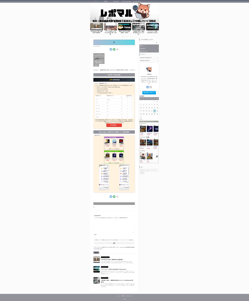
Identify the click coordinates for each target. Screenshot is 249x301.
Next (157, 28)
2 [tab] (123, 36)
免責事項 (105, 1)
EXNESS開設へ (113, 125)
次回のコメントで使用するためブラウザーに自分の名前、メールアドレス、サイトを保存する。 (114, 239)
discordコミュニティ (148, 92)
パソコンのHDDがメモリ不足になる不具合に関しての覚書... (97, 33)
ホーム (95, 1)
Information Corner (137, 1)
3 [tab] (124, 36)
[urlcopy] (117, 49)
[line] (114, 49)
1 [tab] (121, 36)
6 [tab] (128, 36)
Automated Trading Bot (126, 1)
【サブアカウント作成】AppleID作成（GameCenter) (113, 269)
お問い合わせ (116, 1)
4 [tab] (125, 36)
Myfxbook (142, 170)
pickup (147, 170)
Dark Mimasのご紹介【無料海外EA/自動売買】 (112, 259)
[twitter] (111, 49)
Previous (91, 28)
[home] (150, 87)
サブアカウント (154, 170)
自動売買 (142, 172)
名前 (95, 234)
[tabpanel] (110, 28)
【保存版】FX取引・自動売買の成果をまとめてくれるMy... (124, 33)
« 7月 (140, 119)
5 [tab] (126, 36)
